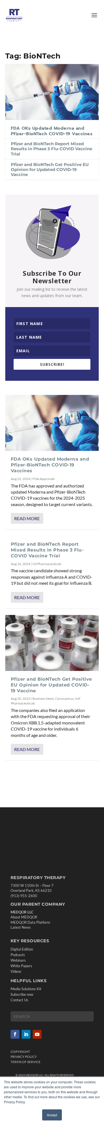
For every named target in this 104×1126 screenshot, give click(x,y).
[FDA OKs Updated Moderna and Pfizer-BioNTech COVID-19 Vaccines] (52, 92)
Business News (43, 698)
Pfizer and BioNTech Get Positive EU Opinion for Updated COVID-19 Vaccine (50, 169)
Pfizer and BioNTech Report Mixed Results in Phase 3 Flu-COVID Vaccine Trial (51, 148)
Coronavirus (64, 698)
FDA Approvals (43, 479)
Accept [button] (52, 1114)
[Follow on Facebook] (15, 1034)
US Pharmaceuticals (46, 564)
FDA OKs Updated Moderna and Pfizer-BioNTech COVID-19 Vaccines (52, 131)
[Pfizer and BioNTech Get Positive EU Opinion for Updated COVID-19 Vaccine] (52, 643)
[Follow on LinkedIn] (26, 1034)
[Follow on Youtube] (37, 1034)
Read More (27, 518)
